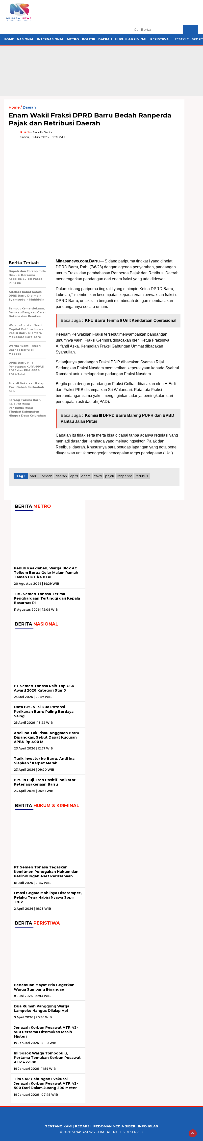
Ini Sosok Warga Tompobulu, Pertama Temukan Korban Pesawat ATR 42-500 (47, 1057)
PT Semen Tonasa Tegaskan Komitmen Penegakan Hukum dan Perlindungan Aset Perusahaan (46, 871)
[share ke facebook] (125, 136)
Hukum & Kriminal (131, 39)
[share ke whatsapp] (145, 136)
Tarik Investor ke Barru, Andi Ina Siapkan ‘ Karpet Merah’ (44, 760)
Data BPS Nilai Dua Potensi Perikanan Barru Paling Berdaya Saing (44, 711)
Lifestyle (180, 39)
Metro (73, 39)
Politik (88, 39)
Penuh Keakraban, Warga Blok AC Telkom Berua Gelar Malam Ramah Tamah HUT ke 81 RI (46, 572)
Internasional (50, 39)
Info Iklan (148, 1126)
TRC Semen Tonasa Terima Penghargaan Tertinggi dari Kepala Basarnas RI (47, 598)
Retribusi (142, 476)
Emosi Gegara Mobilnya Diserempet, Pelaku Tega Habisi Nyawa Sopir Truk (48, 897)
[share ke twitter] (135, 136)
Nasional (25, 39)
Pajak (109, 476)
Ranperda (124, 476)
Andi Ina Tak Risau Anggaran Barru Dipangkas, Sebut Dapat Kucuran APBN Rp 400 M (46, 737)
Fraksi (98, 476)
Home (9, 39)
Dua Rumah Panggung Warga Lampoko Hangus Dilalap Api (41, 1008)
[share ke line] (165, 136)
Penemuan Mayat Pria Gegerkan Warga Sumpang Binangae (44, 987)
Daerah (105, 39)
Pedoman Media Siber (114, 1126)
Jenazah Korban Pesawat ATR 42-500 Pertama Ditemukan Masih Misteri (46, 1032)
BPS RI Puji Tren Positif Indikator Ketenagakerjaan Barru (45, 782)
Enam (86, 476)
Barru (34, 476)
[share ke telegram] (155, 136)
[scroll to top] (193, 1133)
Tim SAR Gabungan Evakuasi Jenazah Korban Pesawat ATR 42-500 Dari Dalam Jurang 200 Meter (46, 1083)
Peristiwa (159, 39)
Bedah (47, 476)
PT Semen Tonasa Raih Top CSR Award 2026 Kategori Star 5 (44, 688)
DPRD (74, 476)
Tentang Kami (58, 1126)
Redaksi (83, 1126)
